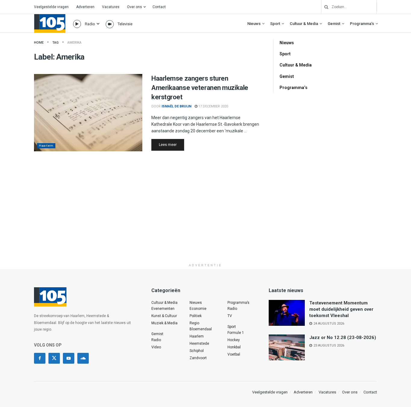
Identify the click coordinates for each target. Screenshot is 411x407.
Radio (90, 24)
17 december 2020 (212, 106)
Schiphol (197, 351)
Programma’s (362, 23)
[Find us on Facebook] (39, 358)
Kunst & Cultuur (164, 316)
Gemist (334, 23)
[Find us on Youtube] (68, 358)
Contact (159, 7)
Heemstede (199, 343)
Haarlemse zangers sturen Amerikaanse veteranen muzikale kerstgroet (199, 88)
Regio (194, 323)
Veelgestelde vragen (51, 7)
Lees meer (171, 144)
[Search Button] (324, 7)
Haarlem (46, 146)
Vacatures (110, 7)
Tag (55, 43)
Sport (275, 23)
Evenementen (163, 309)
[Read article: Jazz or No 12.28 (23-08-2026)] (287, 347)
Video (156, 347)
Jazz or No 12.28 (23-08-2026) (342, 337)
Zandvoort (198, 358)
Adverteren (85, 7)
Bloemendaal (201, 329)
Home (39, 43)
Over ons (134, 7)
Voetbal (233, 354)
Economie (198, 309)
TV (229, 316)
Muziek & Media (164, 323)
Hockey (233, 340)
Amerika (74, 43)
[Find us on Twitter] (54, 358)
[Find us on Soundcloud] (83, 358)
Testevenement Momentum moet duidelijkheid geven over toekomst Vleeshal (341, 309)
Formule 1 (235, 333)
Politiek (196, 316)
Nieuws (254, 23)
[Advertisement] (205, 218)
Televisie (125, 24)
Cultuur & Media (304, 23)
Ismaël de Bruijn (176, 106)
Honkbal (234, 347)
